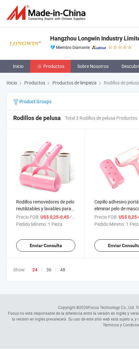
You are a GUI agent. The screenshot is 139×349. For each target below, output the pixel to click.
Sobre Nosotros (93, 66)
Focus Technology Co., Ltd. (111, 307)
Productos (53, 66)
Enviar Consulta (46, 245)
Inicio (18, 66)
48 (62, 270)
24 (34, 269)
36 (48, 270)
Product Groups (34, 101)
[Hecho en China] (47, 12)
